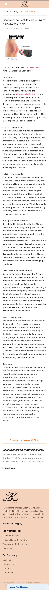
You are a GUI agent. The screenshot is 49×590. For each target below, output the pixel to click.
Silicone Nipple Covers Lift (14, 540)
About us (6, 560)
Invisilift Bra (7, 548)
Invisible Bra (34, 67)
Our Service (7, 572)
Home (9, 11)
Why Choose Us (9, 564)
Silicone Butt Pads (10, 535)
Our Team (7, 568)
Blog (16, 11)
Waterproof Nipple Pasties (14, 544)
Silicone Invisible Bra (25, 94)
